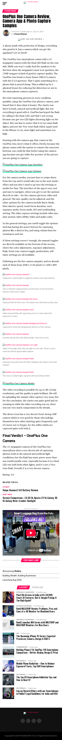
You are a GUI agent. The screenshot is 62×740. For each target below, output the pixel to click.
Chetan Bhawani (20, 34)
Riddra (17, 571)
